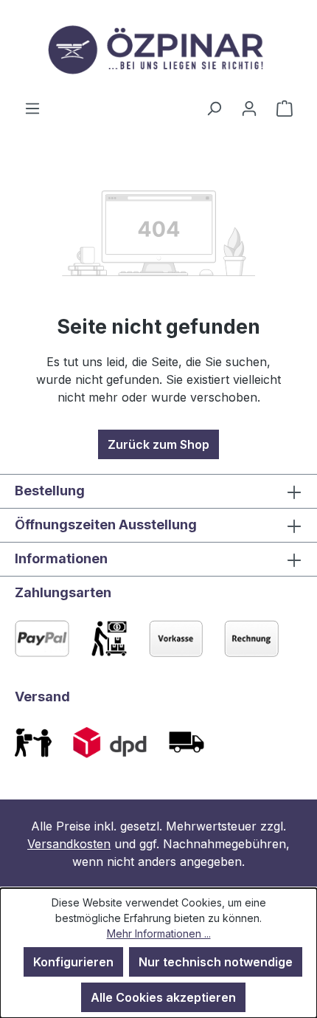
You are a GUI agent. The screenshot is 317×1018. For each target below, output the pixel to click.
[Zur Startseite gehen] (158, 49)
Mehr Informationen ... (159, 933)
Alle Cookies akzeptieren (163, 997)
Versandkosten (69, 843)
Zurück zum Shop (158, 444)
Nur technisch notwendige (216, 962)
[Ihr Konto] (249, 108)
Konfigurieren (73, 962)
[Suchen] (213, 108)
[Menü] (32, 108)
